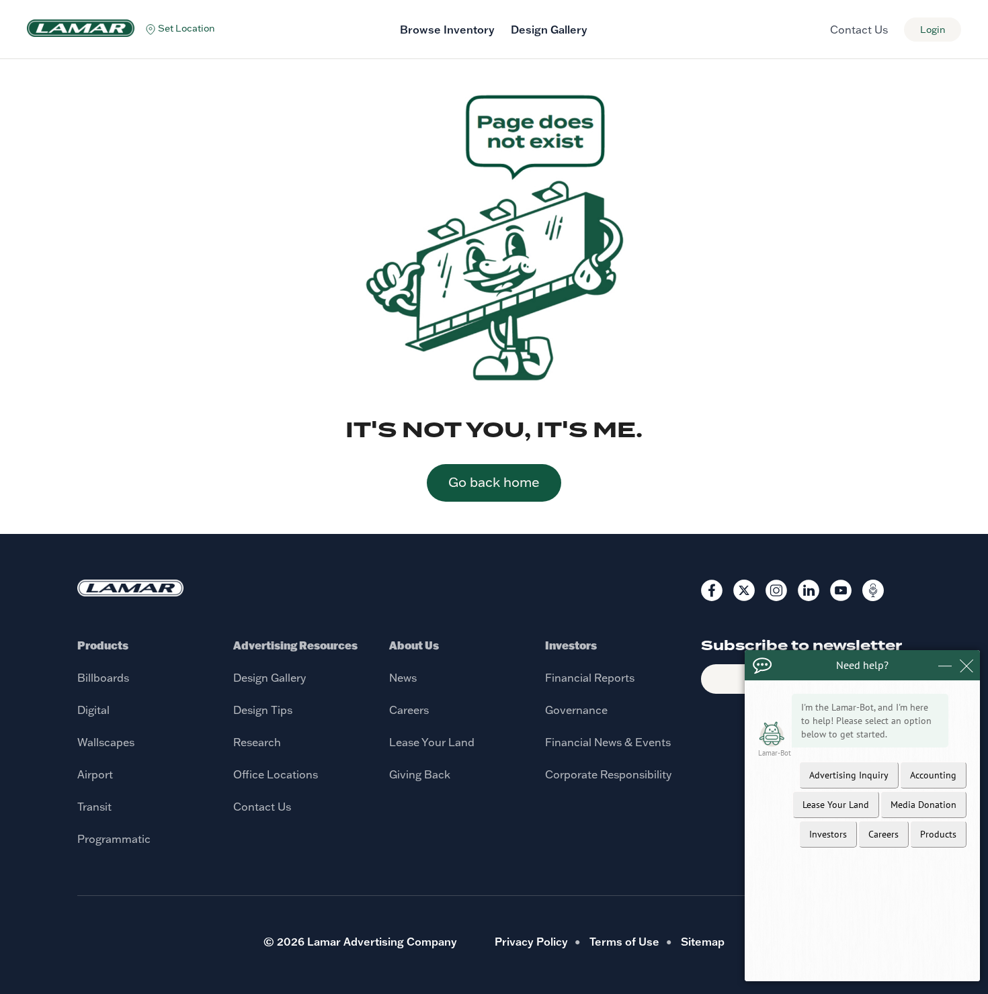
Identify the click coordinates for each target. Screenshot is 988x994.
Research (257, 742)
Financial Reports (589, 677)
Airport (95, 774)
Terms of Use (624, 941)
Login (933, 30)
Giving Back (419, 774)
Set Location (186, 28)
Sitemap (703, 941)
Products (102, 645)
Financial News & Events (608, 742)
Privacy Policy (531, 941)
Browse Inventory (447, 29)
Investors (571, 645)
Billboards (103, 677)
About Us (414, 645)
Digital (93, 710)
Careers (409, 710)
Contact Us (859, 29)
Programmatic (114, 839)
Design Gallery (549, 29)
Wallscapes (105, 742)
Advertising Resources (295, 645)
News (403, 677)
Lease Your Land (432, 742)
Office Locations (275, 774)
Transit (94, 806)
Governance (576, 710)
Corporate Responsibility (608, 774)
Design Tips (262, 710)
